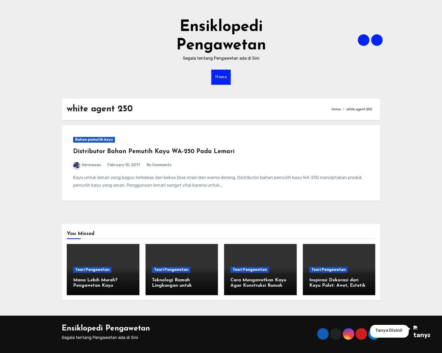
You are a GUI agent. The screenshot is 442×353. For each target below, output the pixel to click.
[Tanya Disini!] (421, 332)
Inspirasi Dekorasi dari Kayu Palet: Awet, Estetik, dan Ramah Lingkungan (338, 286)
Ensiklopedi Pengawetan (106, 329)
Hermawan (91, 165)
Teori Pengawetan (92, 270)
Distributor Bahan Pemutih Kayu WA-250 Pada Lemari (154, 151)
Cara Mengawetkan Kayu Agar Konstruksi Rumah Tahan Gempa (258, 286)
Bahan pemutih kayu (94, 139)
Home (221, 77)
